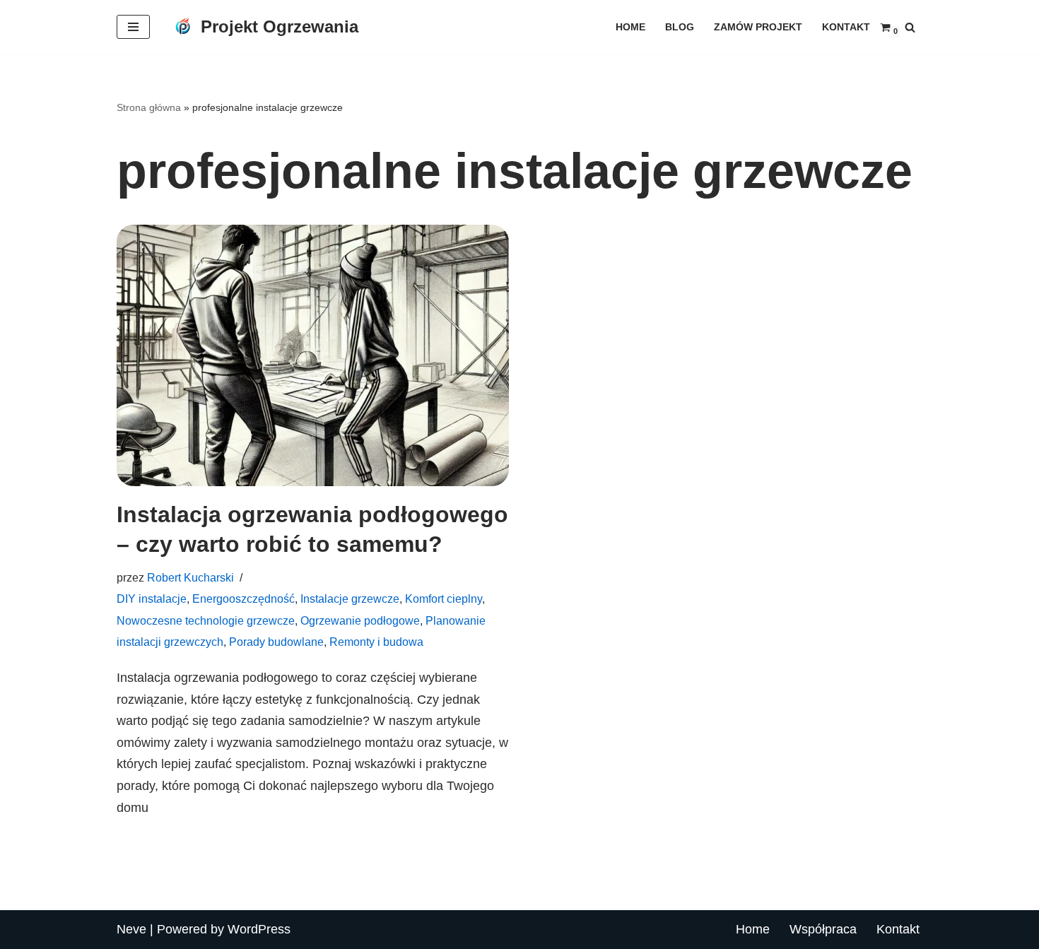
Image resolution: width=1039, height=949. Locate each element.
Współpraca (823, 929)
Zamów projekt (758, 27)
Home (630, 27)
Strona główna (149, 107)
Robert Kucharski (190, 577)
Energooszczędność (243, 598)
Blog (679, 27)
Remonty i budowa (376, 641)
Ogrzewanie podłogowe (360, 620)
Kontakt (846, 27)
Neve (131, 929)
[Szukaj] (910, 27)
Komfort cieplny (443, 598)
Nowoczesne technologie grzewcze (206, 620)
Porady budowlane (276, 641)
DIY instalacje (152, 598)
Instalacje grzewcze (349, 598)
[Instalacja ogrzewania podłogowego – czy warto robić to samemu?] (313, 355)
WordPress (259, 929)
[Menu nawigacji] (133, 27)
